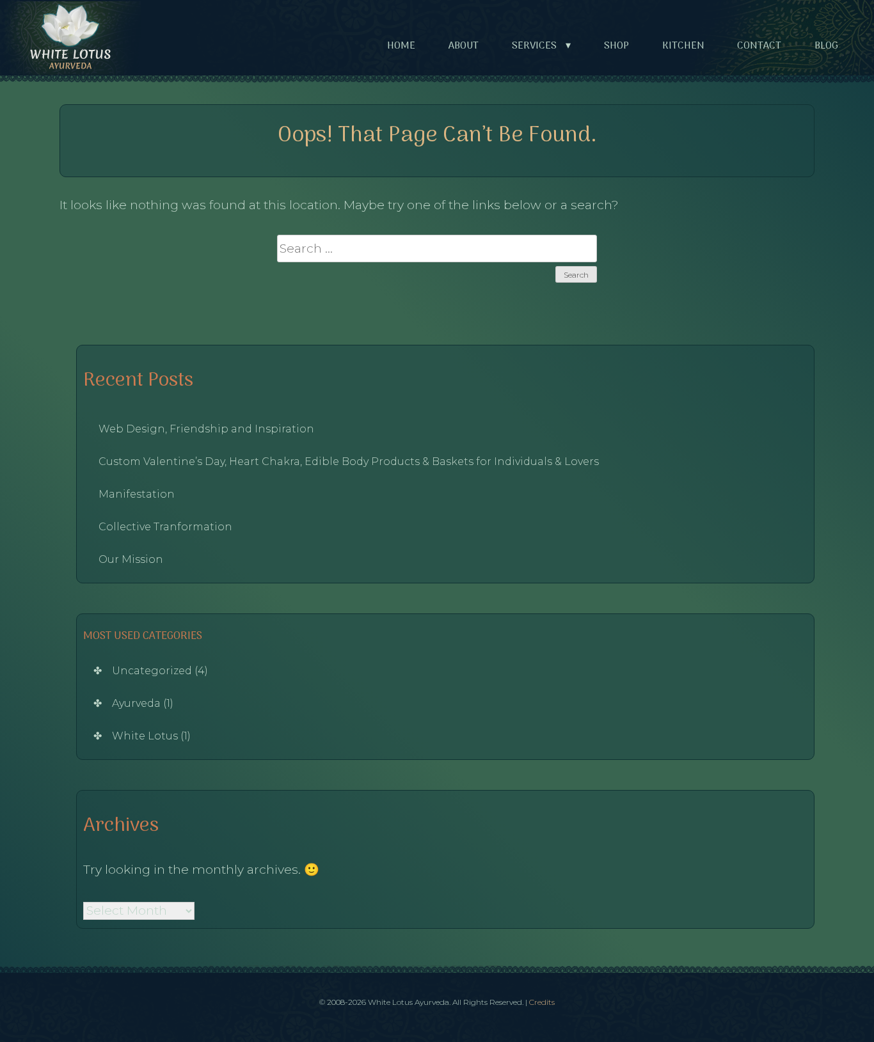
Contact (759, 46)
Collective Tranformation (165, 527)
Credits (542, 1002)
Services (541, 46)
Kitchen (683, 46)
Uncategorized (152, 671)
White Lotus (145, 736)
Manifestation (137, 494)
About (464, 46)
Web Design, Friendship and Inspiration (206, 429)
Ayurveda (136, 703)
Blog (826, 46)
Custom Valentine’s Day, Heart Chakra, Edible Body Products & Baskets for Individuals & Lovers (349, 461)
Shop (616, 46)
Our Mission (131, 559)
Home (401, 46)
